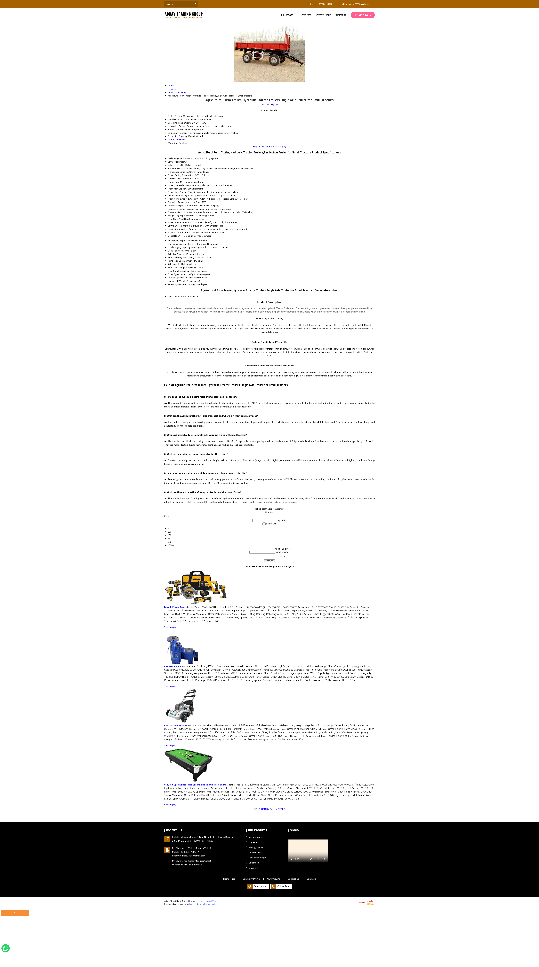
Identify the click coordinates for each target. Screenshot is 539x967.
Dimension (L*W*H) (177, 195)
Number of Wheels (177, 281)
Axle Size (172, 254)
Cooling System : (298, 680)
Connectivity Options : (242, 617)
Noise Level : (224, 607)
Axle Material (174, 264)
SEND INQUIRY (261, 809)
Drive (170, 161)
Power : (316, 617)
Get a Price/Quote (269, 104)
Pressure (172, 212)
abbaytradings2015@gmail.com (355, 4)
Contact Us (340, 15)
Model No (172, 236)
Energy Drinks (256, 847)
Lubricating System (177, 209)
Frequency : (194, 621)
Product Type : (301, 610)
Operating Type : (266, 610)
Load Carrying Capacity (179, 247)
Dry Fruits (254, 842)
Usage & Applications (178, 229)
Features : (266, 607)
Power (171, 185)
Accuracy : (327, 610)
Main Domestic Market (179, 296)
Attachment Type (176, 240)
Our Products (287, 15)
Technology (173, 158)
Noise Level (173, 165)
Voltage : (300, 617)
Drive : (190, 617)
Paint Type (173, 260)
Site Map (311, 878)
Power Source (174, 222)
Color (170, 219)
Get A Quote (364, 15)
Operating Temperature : (355, 610)
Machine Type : (200, 607)
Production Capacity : (276, 788)
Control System (175, 225)
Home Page (306, 15)
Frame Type (174, 182)
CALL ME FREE (277, 809)
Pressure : (211, 621)
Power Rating (174, 175)
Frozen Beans (256, 837)
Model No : (176, 614)
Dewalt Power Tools (174, 607)
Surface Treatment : (206, 614)
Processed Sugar (257, 857)
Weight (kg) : (286, 614)
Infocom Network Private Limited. (203, 904)
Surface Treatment (177, 232)
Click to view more (176, 139)
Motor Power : (274, 617)
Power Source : (271, 677)
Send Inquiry (280, 146)
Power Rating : (213, 617)
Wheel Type (174, 284)
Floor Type (173, 267)
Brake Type (173, 274)
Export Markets (175, 271)
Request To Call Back (263, 146)
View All (253, 868)
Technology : (323, 607)
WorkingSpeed (175, 172)
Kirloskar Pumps (172, 666)
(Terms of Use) (210, 901)
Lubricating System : (342, 617)
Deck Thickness (175, 250)
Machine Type (174, 178)
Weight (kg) (173, 215)
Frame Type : (236, 610)
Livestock (254, 862)
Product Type (174, 198)
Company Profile (323, 15)
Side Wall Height (176, 257)
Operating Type (175, 205)
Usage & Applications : (250, 614)
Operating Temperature (179, 202)
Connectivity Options (178, 192)
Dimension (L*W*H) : (204, 610)
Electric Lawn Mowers (175, 725)
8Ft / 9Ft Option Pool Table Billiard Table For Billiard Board (195, 784)
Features (172, 168)
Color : (347, 614)
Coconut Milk (255, 852)
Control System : (316, 614)
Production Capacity (177, 188)
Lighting (171, 277)
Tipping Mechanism (177, 244)
